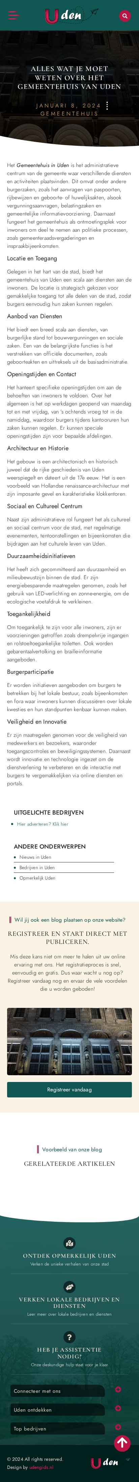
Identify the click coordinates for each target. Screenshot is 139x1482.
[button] (125, 16)
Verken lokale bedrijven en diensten (69, 1303)
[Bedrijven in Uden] (69, 1287)
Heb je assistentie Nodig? (69, 1353)
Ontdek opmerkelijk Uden (69, 1255)
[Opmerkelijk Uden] (69, 1243)
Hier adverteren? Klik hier (42, 824)
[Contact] (69, 1337)
